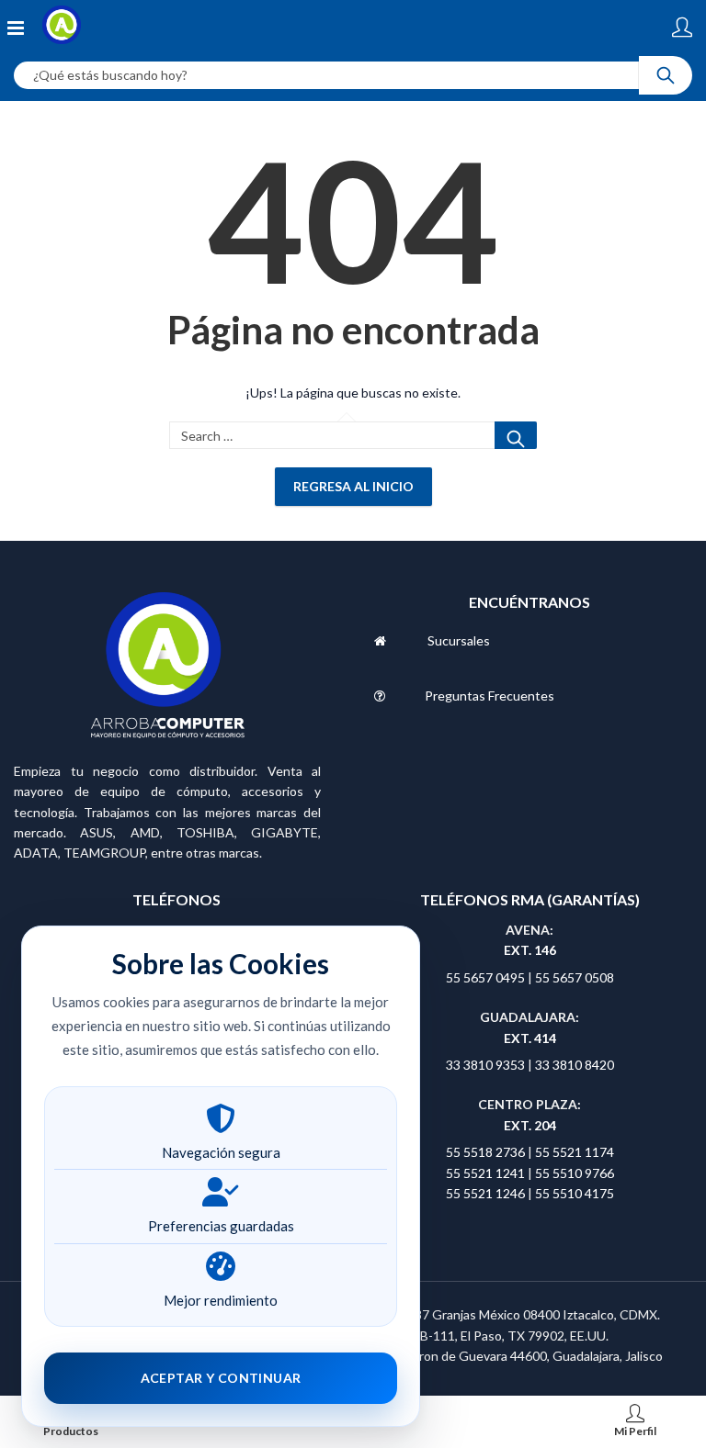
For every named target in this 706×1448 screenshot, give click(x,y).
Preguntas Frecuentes (489, 695)
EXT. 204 (530, 1125)
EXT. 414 (530, 1038)
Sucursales (458, 640)
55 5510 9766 (574, 1173)
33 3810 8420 (574, 1064)
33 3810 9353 (487, 1064)
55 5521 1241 (487, 1173)
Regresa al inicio (353, 486)
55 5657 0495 (485, 977)
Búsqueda (665, 75)
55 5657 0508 (574, 977)
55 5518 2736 (485, 1152)
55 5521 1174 (574, 1152)
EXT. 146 (530, 950)
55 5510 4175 (574, 1193)
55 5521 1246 (487, 1193)
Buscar (516, 435)
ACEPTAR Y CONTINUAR (221, 1378)
